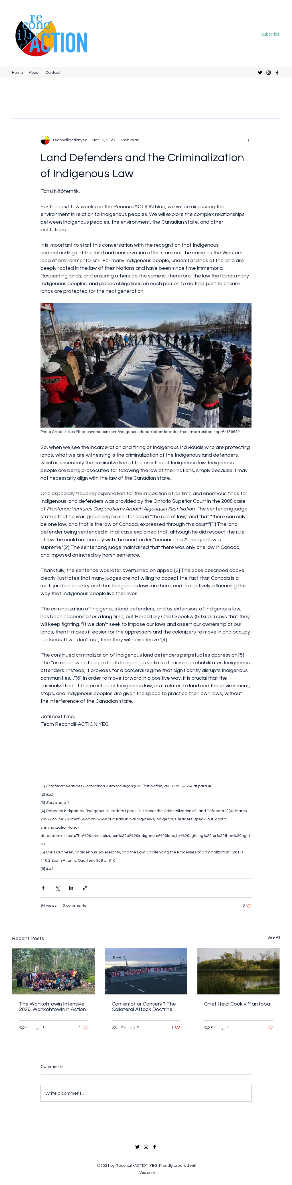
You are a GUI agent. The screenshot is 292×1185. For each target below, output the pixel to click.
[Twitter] (260, 72)
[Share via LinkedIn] (71, 888)
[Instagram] (268, 72)
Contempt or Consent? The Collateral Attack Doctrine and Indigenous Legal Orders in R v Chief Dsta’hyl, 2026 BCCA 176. (146, 1006)
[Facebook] (277, 72)
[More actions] (248, 140)
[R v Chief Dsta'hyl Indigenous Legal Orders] (146, 971)
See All (273, 937)
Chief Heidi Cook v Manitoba (237, 1004)
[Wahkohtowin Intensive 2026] (53, 971)
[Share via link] (85, 888)
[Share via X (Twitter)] (57, 888)
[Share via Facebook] (43, 888)
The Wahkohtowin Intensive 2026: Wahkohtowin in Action (52, 1006)
